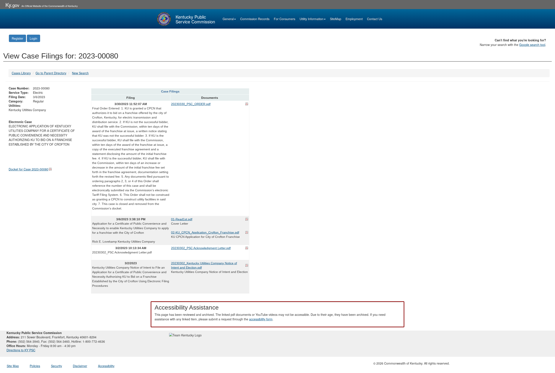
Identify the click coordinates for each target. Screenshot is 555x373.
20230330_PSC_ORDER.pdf (191, 104)
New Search (80, 73)
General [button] (228, 19)
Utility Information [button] (311, 19)
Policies (35, 366)
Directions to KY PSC (21, 350)
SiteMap (335, 19)
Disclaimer (80, 366)
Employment (354, 19)
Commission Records (254, 19)
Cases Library (21, 73)
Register (17, 38)
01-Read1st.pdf (181, 219)
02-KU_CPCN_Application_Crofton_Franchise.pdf (205, 232)
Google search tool (532, 44)
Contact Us (374, 19)
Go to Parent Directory (51, 73)
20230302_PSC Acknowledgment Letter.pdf (201, 248)
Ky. (12, 4)
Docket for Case (28, 169)
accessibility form (261, 319)
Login (33, 38)
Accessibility (106, 366)
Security (56, 366)
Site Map (13, 366)
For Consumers (284, 19)
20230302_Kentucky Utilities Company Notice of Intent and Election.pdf (204, 265)
